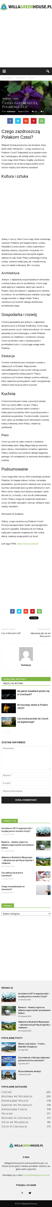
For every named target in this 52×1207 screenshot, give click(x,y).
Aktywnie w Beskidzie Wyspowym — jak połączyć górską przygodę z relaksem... (17, 860)
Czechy (15, 99)
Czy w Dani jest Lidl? (11, 633)
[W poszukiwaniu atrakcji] (8, 1075)
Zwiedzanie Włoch (14, 1101)
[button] (48, 71)
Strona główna (7, 78)
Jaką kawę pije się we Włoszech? (40, 635)
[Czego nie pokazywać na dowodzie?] (43, 890)
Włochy (7, 1114)
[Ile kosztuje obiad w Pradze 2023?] (8, 708)
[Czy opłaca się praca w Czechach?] (43, 876)
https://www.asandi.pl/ (28, 543)
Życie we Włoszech (14, 1122)
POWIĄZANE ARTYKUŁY (14, 679)
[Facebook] (22, 1193)
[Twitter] (30, 1193)
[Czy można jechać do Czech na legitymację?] (8, 722)
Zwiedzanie (7, 99)
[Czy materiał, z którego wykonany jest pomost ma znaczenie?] (8, 1061)
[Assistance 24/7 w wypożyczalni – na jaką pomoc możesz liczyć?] (43, 832)
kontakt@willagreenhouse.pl (36, 1175)
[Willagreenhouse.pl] (26, 6)
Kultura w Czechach (16, 1118)
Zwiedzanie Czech (14, 1109)
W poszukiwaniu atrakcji (29, 1071)
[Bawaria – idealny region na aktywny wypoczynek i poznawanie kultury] (43, 846)
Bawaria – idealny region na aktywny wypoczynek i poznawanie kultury (17, 845)
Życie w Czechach (14, 1126)
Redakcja (11, 111)
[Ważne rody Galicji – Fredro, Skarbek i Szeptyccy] (8, 1047)
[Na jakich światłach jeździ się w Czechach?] (8, 694)
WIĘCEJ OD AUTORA (13, 683)
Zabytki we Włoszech (16, 1105)
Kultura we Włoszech (16, 1096)
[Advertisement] (26, 40)
